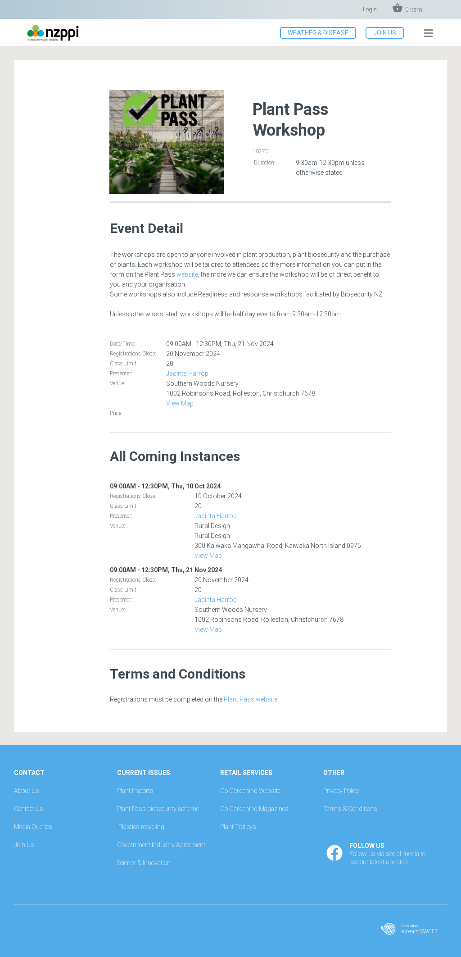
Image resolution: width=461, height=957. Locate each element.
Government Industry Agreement (161, 844)
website (187, 274)
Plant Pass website (250, 699)
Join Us (24, 844)
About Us (26, 790)
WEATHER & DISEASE (318, 32)
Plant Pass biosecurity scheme (158, 808)
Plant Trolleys (238, 826)
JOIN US (384, 32)
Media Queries (33, 826)
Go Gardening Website (250, 790)
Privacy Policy (341, 790)
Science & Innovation (144, 862)
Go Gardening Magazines (254, 808)
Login (370, 9)
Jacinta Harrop (187, 373)
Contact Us (28, 808)
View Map (180, 403)
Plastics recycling (141, 826)
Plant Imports (135, 790)
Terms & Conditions (350, 808)
